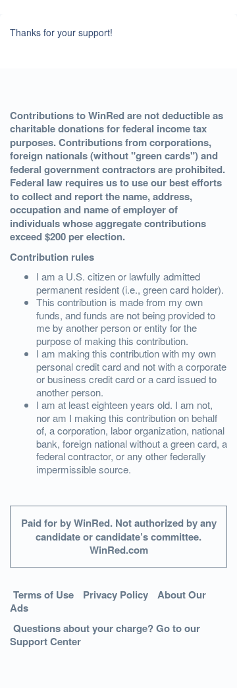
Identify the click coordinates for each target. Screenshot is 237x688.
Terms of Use (43, 594)
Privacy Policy (115, 594)
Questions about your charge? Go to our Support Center (105, 635)
